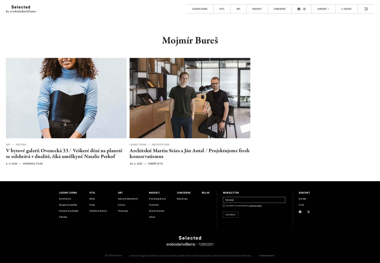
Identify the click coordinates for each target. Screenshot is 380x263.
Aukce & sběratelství (128, 199)
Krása (92, 205)
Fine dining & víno (157, 199)
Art (238, 9)
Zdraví (152, 217)
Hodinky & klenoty (98, 211)
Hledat (348, 9)
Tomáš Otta (155, 164)
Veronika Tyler (33, 164)
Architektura (161, 144)
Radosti (257, 9)
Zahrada (63, 217)
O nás (301, 205)
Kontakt (322, 9)
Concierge (280, 9)
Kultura (21, 144)
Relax (205, 193)
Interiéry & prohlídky (68, 211)
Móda (92, 199)
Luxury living (199, 9)
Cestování (154, 205)
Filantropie (123, 211)
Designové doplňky (68, 205)
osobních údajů (255, 206)
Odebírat (230, 215)
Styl (221, 9)
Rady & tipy (182, 199)
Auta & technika (156, 211)
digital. (268, 256)
